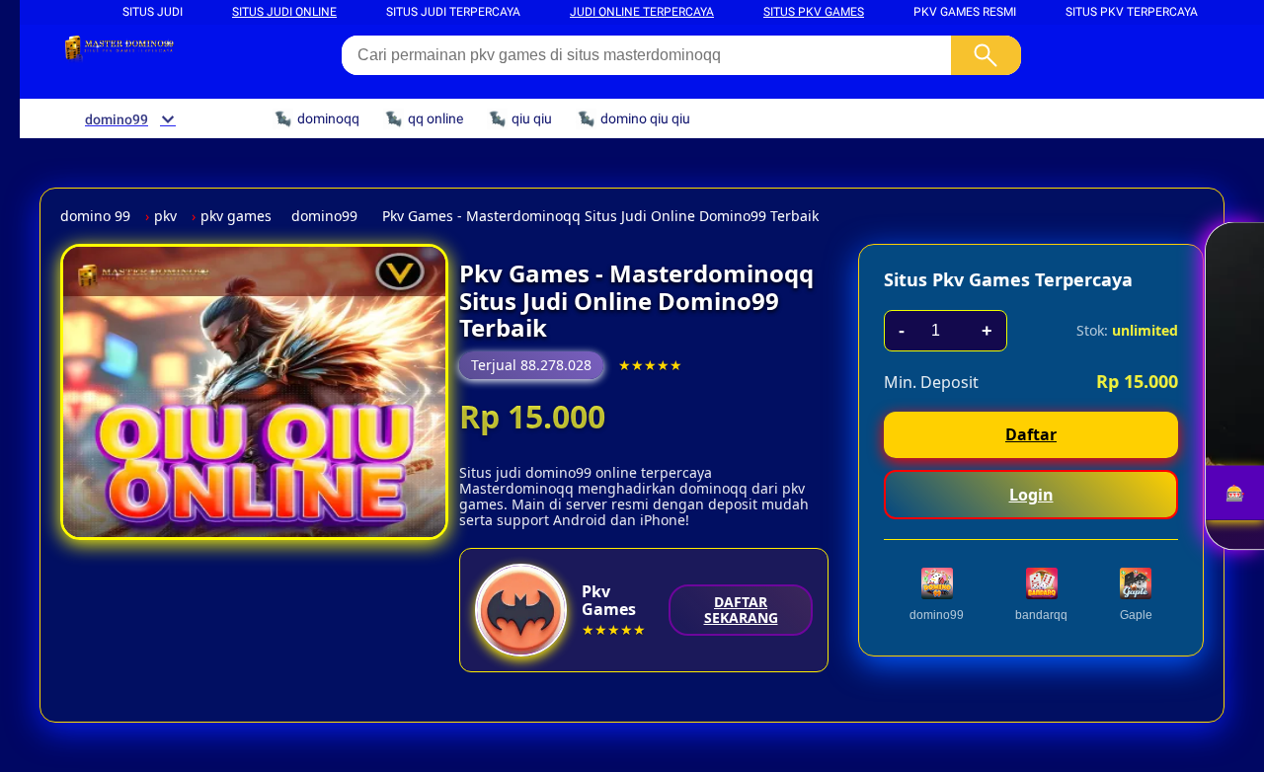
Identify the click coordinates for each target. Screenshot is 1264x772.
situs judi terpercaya (453, 12)
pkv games (236, 216)
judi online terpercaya (642, 12)
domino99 (324, 216)
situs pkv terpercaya (1132, 12)
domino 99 (95, 216)
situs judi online (284, 12)
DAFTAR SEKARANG (741, 609)
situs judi (152, 12)
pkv (165, 216)
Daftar (1031, 434)
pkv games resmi (964, 12)
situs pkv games (813, 12)
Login (1031, 494)
